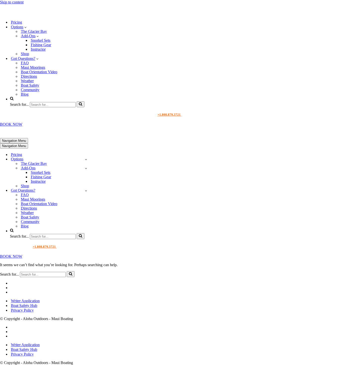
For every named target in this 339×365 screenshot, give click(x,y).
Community (30, 90)
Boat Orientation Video (39, 72)
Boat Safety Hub (24, 305)
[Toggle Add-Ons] (86, 168)
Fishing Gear (41, 45)
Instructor (38, 49)
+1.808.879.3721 (169, 114)
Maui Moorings (33, 67)
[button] (25, 27)
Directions (29, 76)
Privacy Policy (22, 310)
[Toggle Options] (86, 159)
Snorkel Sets (40, 40)
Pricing (16, 22)
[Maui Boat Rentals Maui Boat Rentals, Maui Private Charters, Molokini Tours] (34, 13)
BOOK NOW (11, 124)
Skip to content (12, 2)
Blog (25, 94)
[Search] (80, 104)
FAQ (25, 63)
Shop (25, 54)
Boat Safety (30, 85)
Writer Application (25, 301)
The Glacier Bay (34, 31)
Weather (27, 81)
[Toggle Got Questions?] (86, 190)
